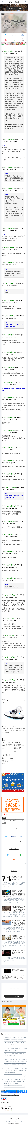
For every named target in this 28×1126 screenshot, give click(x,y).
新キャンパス (12, 820)
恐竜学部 (5, 820)
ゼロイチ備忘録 (14, 2)
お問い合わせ (7, 1121)
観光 (5, 822)
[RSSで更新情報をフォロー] (14, 859)
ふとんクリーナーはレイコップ (10, 726)
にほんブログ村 (5, 1102)
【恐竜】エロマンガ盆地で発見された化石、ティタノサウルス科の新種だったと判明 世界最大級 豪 (19, 745)
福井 (22, 820)
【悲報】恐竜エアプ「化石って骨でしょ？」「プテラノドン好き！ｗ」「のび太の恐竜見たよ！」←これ (7, 757)
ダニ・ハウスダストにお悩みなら (10, 1095)
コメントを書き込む (14, 996)
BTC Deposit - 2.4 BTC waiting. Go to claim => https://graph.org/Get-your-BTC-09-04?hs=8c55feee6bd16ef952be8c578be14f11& (15, 1063)
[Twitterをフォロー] (8, 855)
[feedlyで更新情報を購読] (20, 855)
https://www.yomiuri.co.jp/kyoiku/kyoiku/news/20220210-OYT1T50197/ (14, 126)
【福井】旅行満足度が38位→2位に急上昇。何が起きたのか (7, 744)
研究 (18, 820)
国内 (5, 817)
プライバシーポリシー (20, 1121)
